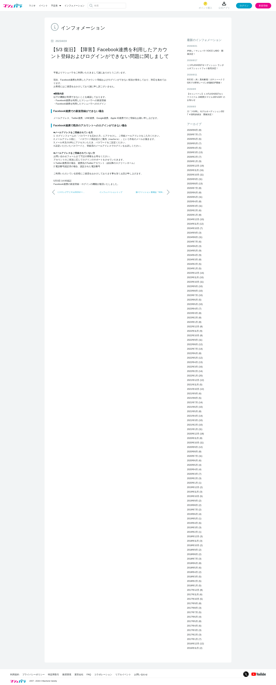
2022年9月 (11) (194, 340)
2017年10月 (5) (195, 599)
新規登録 (263, 5)
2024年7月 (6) (194, 241)
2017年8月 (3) (194, 608)
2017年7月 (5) (194, 612)
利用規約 (14, 674)
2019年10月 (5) (195, 496)
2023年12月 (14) (195, 273)
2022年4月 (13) (195, 362)
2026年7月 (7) (194, 134)
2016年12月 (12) (195, 643)
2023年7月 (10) (195, 295)
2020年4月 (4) (194, 469)
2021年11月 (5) (194, 384)
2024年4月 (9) (194, 255)
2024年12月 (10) (195, 219)
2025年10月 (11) (195, 174)
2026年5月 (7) (194, 143)
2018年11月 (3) (194, 541)
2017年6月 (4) (194, 616)
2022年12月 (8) (195, 326)
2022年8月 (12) (195, 344)
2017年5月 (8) (194, 621)
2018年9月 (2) (194, 549)
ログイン (244, 5)
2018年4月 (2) (194, 572)
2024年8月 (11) (194, 237)
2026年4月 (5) (194, 148)
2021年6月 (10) (195, 407)
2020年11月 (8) (194, 438)
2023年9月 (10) (195, 286)
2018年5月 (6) (194, 567)
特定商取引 (53, 674)
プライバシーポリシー (33, 674)
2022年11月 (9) (194, 331)
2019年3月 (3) (194, 527)
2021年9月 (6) (194, 393)
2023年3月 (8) (194, 313)
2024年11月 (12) (195, 223)
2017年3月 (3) (194, 630)
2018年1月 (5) (194, 585)
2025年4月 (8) (194, 201)
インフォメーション (74, 5)
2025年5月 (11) (194, 197)
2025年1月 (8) (194, 215)
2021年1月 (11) (194, 429)
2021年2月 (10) (195, 424)
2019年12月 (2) (195, 487)
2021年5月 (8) (194, 411)
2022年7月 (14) (195, 349)
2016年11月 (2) (194, 648)
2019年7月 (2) (194, 509)
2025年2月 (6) (194, 210)
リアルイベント (123, 674)
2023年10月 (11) (195, 282)
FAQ (89, 674)
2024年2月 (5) (194, 264)
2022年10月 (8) (195, 335)
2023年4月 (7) (194, 308)
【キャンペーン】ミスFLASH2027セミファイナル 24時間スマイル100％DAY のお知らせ (206, 97)
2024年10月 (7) (195, 228)
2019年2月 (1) (194, 532)
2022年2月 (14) (195, 371)
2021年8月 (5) (194, 398)
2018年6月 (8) (194, 563)
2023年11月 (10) (195, 277)
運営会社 (78, 674)
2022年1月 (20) (195, 375)
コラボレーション (103, 674)
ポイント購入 (205, 8)
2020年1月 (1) (194, 482)
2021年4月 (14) (195, 416)
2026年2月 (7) (194, 157)
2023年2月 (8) (194, 317)
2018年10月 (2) (195, 545)
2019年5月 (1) (194, 518)
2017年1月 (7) (194, 639)
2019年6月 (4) (194, 514)
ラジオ (32, 5)
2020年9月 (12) (195, 447)
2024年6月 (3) (194, 246)
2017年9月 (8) (194, 603)
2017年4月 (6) (194, 625)
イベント (43, 5)
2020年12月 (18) (195, 433)
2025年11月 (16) (195, 170)
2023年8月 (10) (195, 290)
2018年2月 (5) (194, 581)
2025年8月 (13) (195, 183)
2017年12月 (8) (195, 590)
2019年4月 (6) (194, 523)
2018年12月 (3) (195, 536)
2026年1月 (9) (194, 161)
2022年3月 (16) (195, 366)
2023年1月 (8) (194, 322)
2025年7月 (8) (194, 188)
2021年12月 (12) (195, 380)
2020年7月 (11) (194, 456)
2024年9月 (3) (194, 232)
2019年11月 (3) (194, 491)
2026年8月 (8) (194, 130)
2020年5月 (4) (194, 465)
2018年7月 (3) (194, 558)
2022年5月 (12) (195, 357)
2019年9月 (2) (194, 500)
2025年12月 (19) (195, 165)
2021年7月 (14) (195, 402)
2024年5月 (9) (194, 250)
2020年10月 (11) (195, 442)
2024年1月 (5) (194, 268)
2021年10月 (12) (195, 389)
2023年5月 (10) (195, 304)
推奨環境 (66, 674)
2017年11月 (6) (194, 594)
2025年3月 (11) (194, 206)
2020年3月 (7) (194, 474)
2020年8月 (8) (194, 451)
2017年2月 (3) (194, 634)
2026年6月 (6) (194, 139)
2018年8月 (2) (194, 554)
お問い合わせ (141, 674)
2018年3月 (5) (194, 576)
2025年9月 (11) (194, 179)
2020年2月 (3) (194, 478)
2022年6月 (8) (194, 353)
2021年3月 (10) (195, 420)
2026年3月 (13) (195, 152)
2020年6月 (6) (194, 460)
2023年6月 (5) (194, 299)
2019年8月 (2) (194, 505)
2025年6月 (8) (194, 192)
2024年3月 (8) (194, 259)
